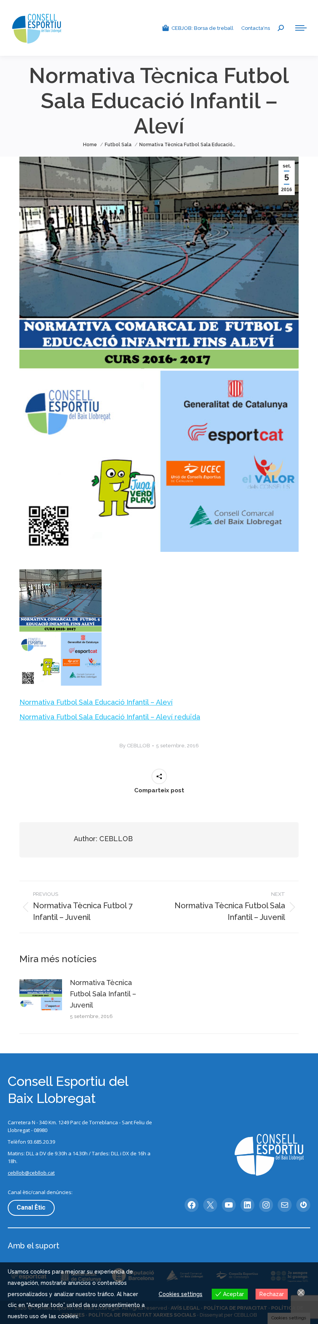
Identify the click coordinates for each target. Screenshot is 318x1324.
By (134, 745)
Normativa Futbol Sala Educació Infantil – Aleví (96, 702)
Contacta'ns (255, 28)
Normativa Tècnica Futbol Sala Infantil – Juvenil (103, 993)
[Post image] (40, 994)
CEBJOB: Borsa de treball (202, 28)
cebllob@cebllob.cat (31, 1172)
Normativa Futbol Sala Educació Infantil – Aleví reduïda (109, 717)
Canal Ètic (31, 1207)
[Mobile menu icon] (301, 28)
